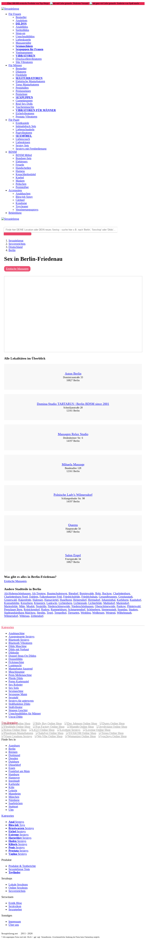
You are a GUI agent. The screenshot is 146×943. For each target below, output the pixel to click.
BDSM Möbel (24, 155)
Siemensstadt (108, 609)
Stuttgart (13, 806)
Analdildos (22, 26)
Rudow (45, 609)
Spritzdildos (22, 30)
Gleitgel (20, 199)
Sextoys (16, 821)
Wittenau (24, 615)
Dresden (13, 758)
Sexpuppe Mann (18, 694)
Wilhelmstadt (124, 612)
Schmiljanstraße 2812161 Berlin (73, 409)
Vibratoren (25, 55)
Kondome (21, 203)
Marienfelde (11, 606)
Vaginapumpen (24, 52)
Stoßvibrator (15, 707)
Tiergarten (73, 612)
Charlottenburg (121, 593)
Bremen (13, 751)
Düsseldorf (15, 764)
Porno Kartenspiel (19, 681)
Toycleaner (22, 206)
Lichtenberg (65, 603)
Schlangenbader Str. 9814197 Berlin (73, 500)
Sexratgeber (15, 909)
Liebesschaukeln (25, 129)
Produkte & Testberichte (22, 865)
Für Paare (14, 119)
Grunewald (10, 599)
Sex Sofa (14, 687)
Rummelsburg (59, 609)
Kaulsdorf (135, 599)
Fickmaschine (16, 662)
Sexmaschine (16, 691)
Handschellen (23, 167)
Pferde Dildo (16, 678)
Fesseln (20, 164)
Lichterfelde (95, 603)
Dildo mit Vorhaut (19, 649)
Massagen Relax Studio (73, 434)
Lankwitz (51, 603)
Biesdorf (73, 593)
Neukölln (41, 606)
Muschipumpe (17, 671)
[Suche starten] (17, 233)
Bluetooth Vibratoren (20, 642)
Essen (12, 768)
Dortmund (14, 755)
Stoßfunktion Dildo (19, 703)
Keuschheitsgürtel (26, 174)
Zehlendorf (37, 615)
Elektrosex (22, 161)
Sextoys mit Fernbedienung (31, 148)
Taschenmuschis (25, 106)
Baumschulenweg (57, 593)
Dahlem (33, 596)
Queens (73, 525)
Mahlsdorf (109, 603)
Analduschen (23, 193)
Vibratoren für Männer (36, 110)
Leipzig (13, 790)
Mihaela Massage (73, 464)
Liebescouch (23, 139)
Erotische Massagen (17, 268)
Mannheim (15, 793)
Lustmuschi (15, 665)
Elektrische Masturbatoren (30, 81)
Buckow (107, 593)
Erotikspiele (22, 123)
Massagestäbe (23, 42)
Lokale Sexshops (18, 884)
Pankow (121, 606)
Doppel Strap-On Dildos (22, 655)
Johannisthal (108, 599)
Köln (11, 787)
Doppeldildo (16, 658)
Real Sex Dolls (24, 103)
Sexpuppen (24, 97)
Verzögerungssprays (27, 209)
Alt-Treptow (39, 593)
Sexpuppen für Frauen (29, 49)
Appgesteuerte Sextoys (21, 636)
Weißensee (98, 612)
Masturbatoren (29, 78)
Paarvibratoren (24, 132)
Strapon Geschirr (18, 710)
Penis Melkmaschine (20, 675)
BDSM (13, 151)
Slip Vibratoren (24, 62)
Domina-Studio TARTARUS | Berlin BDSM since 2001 (73, 404)
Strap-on (20, 33)
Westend (110, 612)
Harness (20, 171)
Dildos (21, 23)
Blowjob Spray (24, 196)
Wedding (86, 612)
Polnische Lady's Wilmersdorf (73, 494)
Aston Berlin (73, 373)
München (14, 796)
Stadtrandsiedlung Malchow (19, 612)
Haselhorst (66, 599)
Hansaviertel (51, 599)
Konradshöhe (11, 603)
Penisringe (21, 94)
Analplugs (21, 20)
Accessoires (15, 190)
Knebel (20, 177)
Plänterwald (133, 606)
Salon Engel (73, 555)
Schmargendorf (76, 609)
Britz (98, 593)
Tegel (50, 612)
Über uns (14, 924)
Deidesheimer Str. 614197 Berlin (73, 439)
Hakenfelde (24, 599)
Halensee (38, 599)
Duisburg (14, 761)
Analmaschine (17, 633)
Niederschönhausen (82, 606)
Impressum (15, 921)
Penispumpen (23, 90)
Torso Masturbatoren (27, 84)
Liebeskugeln (23, 39)
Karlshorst (122, 599)
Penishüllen (22, 87)
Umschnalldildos (25, 36)
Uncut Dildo (16, 716)
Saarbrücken (16, 803)
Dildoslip (14, 652)
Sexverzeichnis (17, 890)
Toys (17, 825)
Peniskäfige (22, 187)
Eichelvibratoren (25, 113)
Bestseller (21, 17)
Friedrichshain (89, 596)
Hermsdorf (94, 599)
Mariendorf (122, 603)
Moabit (30, 606)
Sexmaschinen (24, 46)
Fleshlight (21, 74)
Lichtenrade (80, 603)
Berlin (12, 748)
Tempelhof (60, 612)
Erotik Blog (15, 903)
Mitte (22, 606)
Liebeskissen (23, 142)
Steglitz (41, 612)
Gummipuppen (24, 100)
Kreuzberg (27, 603)
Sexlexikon (15, 906)
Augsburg (14, 745)
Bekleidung (15, 212)
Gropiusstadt (125, 596)
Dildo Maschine (18, 646)
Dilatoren (21, 71)
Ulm (11, 809)
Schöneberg (93, 609)
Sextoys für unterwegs (21, 700)
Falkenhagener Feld (51, 596)
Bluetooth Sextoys (19, 639)
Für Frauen (15, 13)
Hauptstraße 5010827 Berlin (73, 530)
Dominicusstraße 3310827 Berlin (73, 379)
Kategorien (7, 815)
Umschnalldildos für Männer (25, 713)
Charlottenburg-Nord (16, 596)
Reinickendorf (32, 609)
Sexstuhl (13, 697)
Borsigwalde (87, 593)
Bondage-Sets (23, 158)
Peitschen (21, 183)
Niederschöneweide (59, 606)
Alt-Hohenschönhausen (17, 593)
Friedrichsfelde (71, 596)
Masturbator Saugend (21, 668)
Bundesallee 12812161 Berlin (73, 470)
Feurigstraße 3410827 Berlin (73, 560)
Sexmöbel (24, 135)
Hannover (14, 777)
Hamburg (14, 774)
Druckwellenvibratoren (29, 58)
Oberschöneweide (105, 606)
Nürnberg (14, 800)
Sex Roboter (16, 684)
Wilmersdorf (11, 615)
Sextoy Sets (22, 145)
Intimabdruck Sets (26, 126)
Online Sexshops (18, 887)
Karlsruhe (14, 784)
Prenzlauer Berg (13, 609)
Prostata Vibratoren (26, 116)
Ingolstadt (14, 780)
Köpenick (39, 603)
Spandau (122, 609)
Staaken (133, 609)
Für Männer (15, 65)
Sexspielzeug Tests (19, 869)
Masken (20, 180)
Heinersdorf (80, 599)
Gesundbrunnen (108, 596)
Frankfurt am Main (19, 771)
